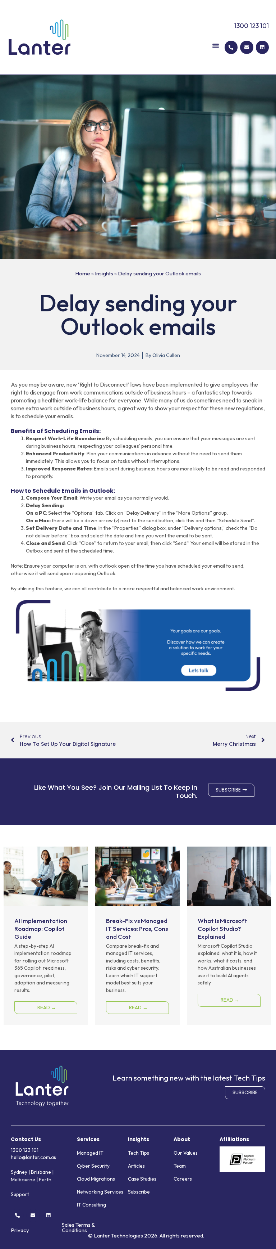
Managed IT (90, 1153)
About (182, 1139)
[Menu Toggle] (215, 45)
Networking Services (100, 1192)
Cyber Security (93, 1166)
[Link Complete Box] (46, 936)
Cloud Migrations (96, 1179)
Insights (104, 273)
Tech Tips (138, 1153)
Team (180, 1166)
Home (82, 273)
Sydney (19, 1172)
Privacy (20, 1230)
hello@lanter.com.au (33, 1157)
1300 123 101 (251, 26)
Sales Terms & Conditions (78, 1227)
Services (88, 1139)
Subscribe (139, 1192)
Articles (136, 1166)
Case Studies (142, 1179)
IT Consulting (91, 1204)
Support (20, 1194)
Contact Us (26, 1139)
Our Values (186, 1153)
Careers (183, 1179)
